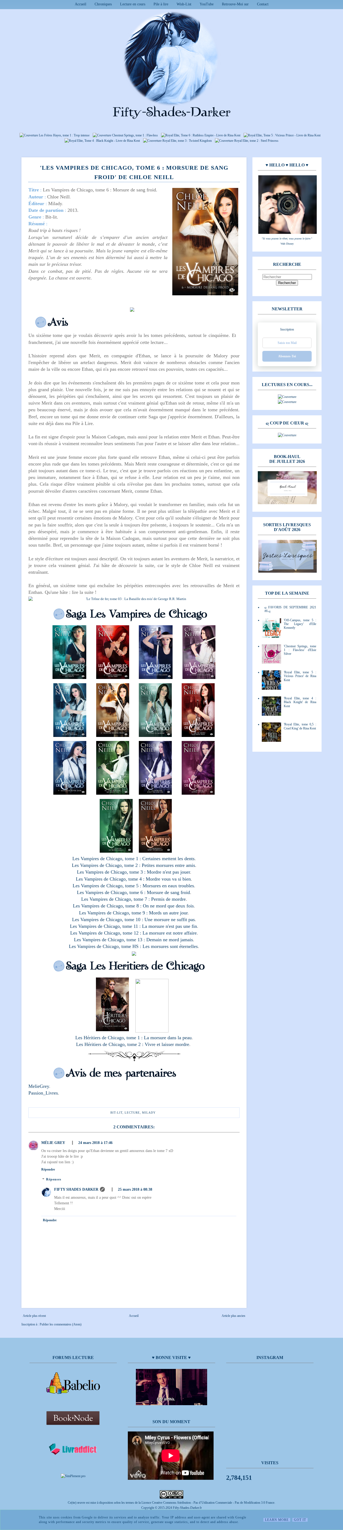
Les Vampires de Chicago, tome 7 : (116, 899)
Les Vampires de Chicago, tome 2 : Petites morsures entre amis (133, 865)
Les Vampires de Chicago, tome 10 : (108, 919)
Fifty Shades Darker (76, 1189)
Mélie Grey (53, 1143)
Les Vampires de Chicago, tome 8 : (108, 905)
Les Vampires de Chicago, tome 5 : (108, 885)
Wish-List (184, 4)
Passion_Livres (43, 1093)
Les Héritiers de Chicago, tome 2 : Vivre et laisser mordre (132, 1044)
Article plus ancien (233, 1316)
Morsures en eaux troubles (168, 885)
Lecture (132, 1112)
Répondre (48, 1169)
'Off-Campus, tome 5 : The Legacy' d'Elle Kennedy (300, 624)
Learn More (277, 1520)
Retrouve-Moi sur (235, 4)
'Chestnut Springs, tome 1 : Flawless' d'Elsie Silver (300, 650)
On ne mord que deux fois (168, 905)
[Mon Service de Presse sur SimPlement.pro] (73, 1476)
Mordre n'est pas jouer (168, 872)
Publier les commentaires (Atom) (60, 1324)
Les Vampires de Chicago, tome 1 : (107, 858)
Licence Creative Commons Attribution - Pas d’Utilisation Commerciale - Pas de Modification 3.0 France (207, 1502)
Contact (263, 4)
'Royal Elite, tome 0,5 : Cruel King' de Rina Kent (300, 726)
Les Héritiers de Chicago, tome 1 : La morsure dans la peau (133, 1037)
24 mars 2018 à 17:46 (95, 1143)
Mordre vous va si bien (168, 879)
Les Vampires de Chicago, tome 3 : (112, 872)
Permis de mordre (168, 899)
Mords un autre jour (168, 912)
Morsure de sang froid (168, 892)
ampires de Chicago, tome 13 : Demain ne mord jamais (139, 939)
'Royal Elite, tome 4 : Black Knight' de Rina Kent (300, 702)
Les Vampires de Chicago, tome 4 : (111, 879)
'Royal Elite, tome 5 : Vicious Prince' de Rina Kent (300, 676)
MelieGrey (38, 1086)
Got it (300, 1520)
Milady (149, 1112)
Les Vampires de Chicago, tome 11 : (106, 926)
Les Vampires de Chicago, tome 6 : (112, 892)
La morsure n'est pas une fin (169, 926)
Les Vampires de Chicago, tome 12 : (106, 933)
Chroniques (103, 4)
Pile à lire (161, 4)
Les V (79, 939)
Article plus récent (34, 1316)
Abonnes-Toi (287, 356)
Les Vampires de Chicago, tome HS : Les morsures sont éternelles (133, 946)
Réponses (53, 1180)
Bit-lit (116, 1112)
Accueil (80, 4)
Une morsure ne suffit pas (169, 919)
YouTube (207, 4)
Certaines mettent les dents (168, 858)
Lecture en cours (132, 4)
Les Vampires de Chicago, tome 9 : (114, 912)
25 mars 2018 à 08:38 (135, 1189)
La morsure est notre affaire (170, 933)
